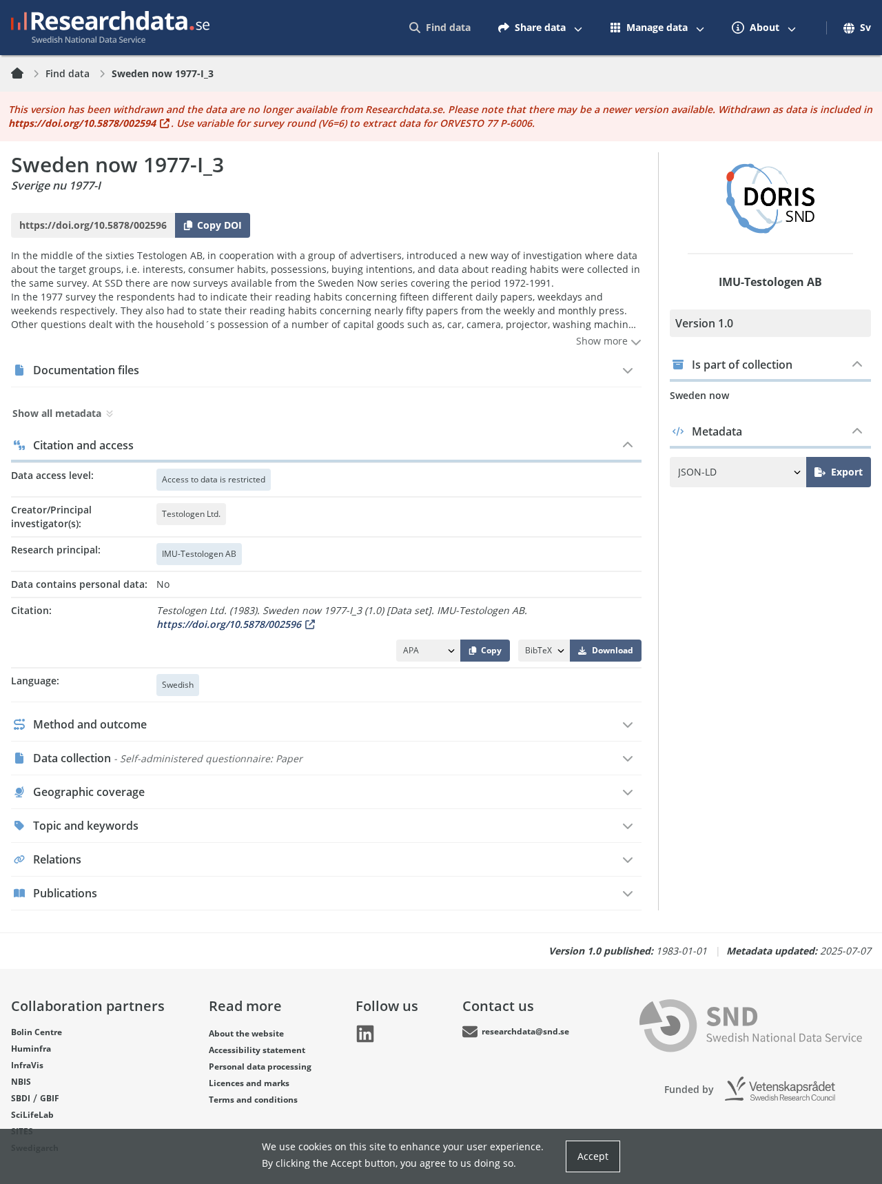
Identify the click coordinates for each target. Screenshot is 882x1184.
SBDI (20, 1098)
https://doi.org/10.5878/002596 (228, 624)
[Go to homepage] (110, 28)
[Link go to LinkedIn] (365, 1033)
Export (847, 471)
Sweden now (699, 395)
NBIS (21, 1082)
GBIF (49, 1098)
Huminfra (31, 1048)
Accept (592, 1156)
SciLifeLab (32, 1115)
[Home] (25, 74)
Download (612, 650)
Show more (603, 340)
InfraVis (27, 1065)
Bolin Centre (36, 1032)
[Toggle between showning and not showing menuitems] (578, 27)
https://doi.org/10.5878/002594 (82, 123)
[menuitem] (440, 27)
